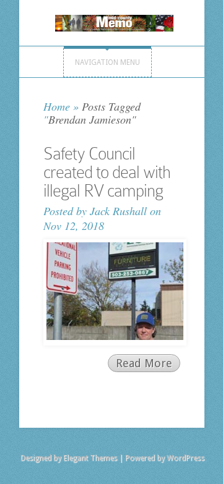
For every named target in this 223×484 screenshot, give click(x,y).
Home (56, 106)
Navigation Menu (107, 62)
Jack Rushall (118, 210)
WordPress (185, 458)
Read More (144, 363)
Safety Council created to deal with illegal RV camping (106, 172)
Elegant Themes (90, 458)
